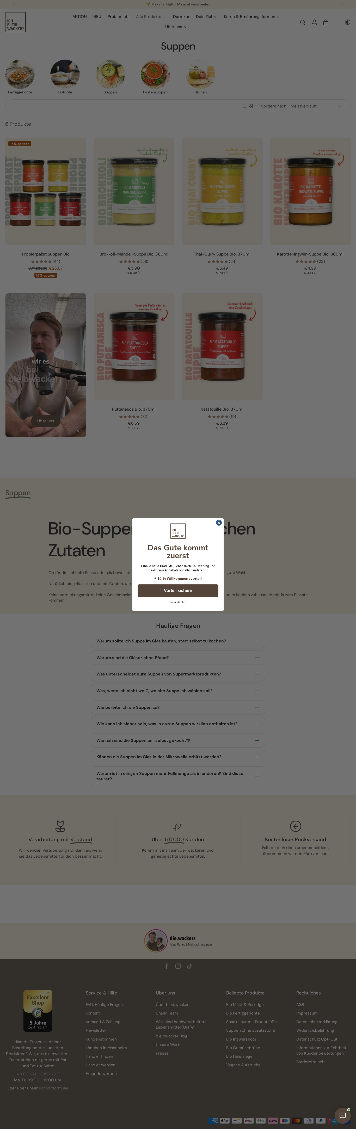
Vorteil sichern (178, 590)
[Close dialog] (219, 522)
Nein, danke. (178, 602)
